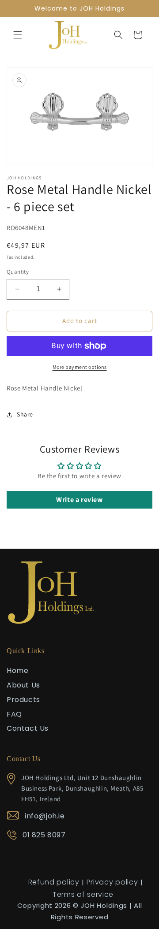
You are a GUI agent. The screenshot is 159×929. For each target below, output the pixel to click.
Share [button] (25, 414)
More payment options (80, 367)
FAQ (14, 714)
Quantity (18, 271)
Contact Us (28, 728)
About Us (23, 685)
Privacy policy (112, 882)
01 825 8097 (44, 835)
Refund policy (54, 882)
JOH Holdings (104, 905)
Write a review (79, 499)
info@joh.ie (45, 816)
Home (17, 670)
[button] (17, 35)
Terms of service (83, 894)
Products (23, 700)
